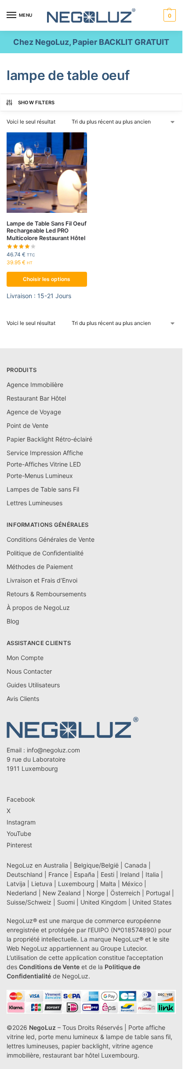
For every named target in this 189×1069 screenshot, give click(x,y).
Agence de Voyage (34, 412)
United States (151, 902)
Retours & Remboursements (46, 594)
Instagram (21, 822)
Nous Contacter (29, 671)
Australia (56, 865)
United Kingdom (103, 902)
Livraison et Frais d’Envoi (42, 580)
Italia (152, 874)
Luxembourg (76, 883)
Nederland (22, 893)
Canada (135, 865)
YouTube (19, 833)
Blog (13, 621)
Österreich (125, 893)
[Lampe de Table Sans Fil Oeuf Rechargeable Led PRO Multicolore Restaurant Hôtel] (47, 172)
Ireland (130, 874)
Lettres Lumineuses (34, 503)
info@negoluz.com (53, 750)
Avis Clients (23, 698)
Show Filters (36, 102)
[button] (168, 15)
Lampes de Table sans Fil (43, 489)
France (58, 874)
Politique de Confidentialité (45, 553)
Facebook (21, 799)
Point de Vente (27, 425)
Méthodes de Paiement (40, 566)
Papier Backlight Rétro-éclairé (49, 439)
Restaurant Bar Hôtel (36, 398)
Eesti (107, 874)
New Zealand (62, 893)
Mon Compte (25, 657)
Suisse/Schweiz (29, 902)
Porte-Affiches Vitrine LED (44, 464)
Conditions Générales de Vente (50, 539)
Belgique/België (96, 865)
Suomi (66, 902)
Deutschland (25, 874)
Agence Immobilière (35, 384)
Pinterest (19, 845)
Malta (108, 883)
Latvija (16, 883)
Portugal (158, 893)
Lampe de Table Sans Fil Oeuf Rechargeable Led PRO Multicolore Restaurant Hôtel (47, 231)
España (84, 874)
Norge (96, 893)
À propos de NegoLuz (38, 607)
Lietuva (41, 883)
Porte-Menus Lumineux (40, 475)
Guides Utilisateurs (33, 685)
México (132, 883)
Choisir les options (46, 279)
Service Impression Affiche (45, 452)
